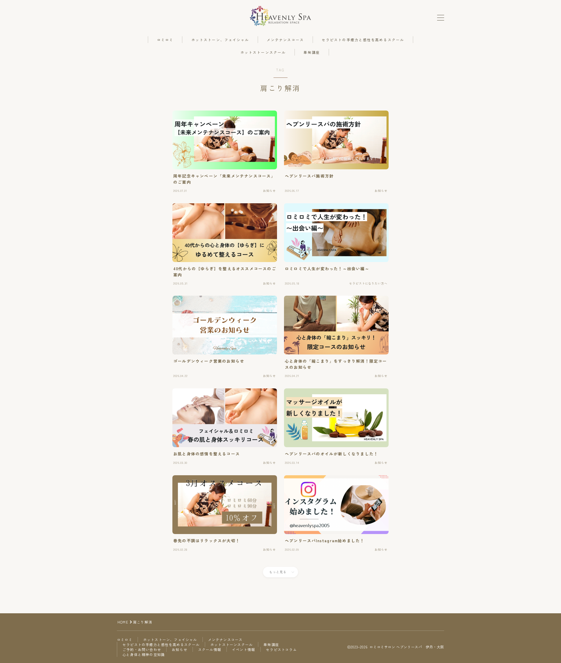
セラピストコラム (281, 649)
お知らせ (179, 649)
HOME (122, 621)
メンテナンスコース (285, 39)
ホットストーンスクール (263, 52)
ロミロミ (165, 39)
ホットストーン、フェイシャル (220, 39)
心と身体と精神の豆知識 (143, 654)
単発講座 (312, 52)
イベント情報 (243, 649)
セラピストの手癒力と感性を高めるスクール (363, 39)
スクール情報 (209, 649)
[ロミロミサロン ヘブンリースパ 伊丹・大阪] (280, 16)
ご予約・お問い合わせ (141, 649)
